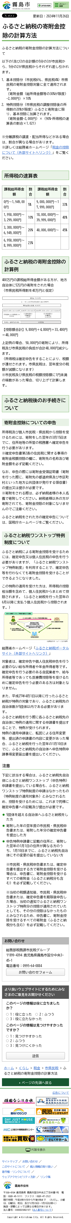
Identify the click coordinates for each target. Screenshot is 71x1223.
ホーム (9, 1068)
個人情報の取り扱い (41, 1166)
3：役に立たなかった (26, 1019)
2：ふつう (46, 1014)
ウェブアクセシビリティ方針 (18, 1177)
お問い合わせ (30, 1161)
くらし (24, 1068)
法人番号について (42, 1210)
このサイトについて (13, 1166)
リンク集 (45, 1177)
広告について (60, 1092)
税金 (37, 1068)
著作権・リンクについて (16, 1171)
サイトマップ (9, 1161)
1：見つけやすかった (26, 1036)
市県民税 (51, 1068)
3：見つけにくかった (26, 1045)
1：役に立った (21, 1014)
